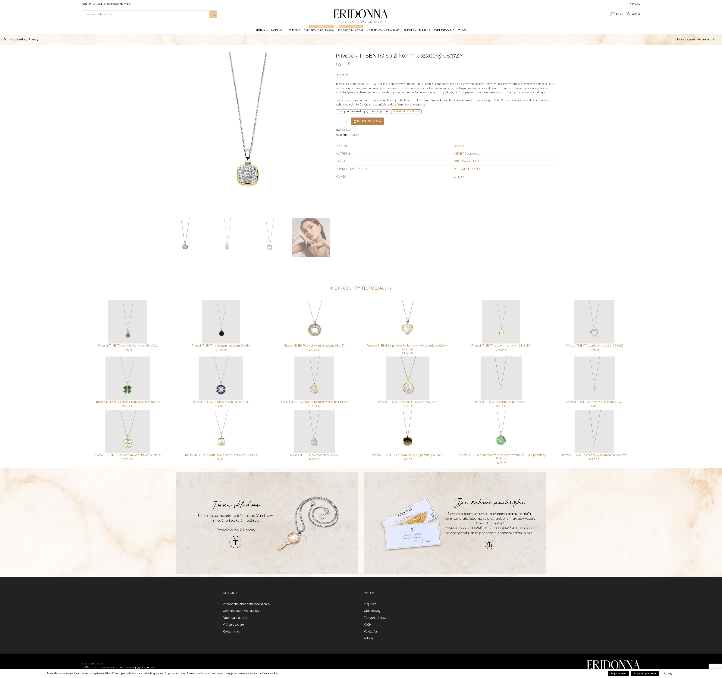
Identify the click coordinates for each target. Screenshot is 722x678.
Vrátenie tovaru (233, 624)
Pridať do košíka (369, 121)
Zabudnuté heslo (376, 618)
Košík (367, 624)
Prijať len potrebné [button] (645, 673)
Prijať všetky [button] (618, 673)
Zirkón (459, 176)
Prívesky (33, 39)
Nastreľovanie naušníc (383, 30)
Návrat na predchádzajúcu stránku (697, 39)
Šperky (260, 30)
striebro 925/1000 (466, 153)
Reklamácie (231, 631)
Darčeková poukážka (318, 29)
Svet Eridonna (444, 30)
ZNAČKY (294, 30)
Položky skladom (350, 29)
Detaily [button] (668, 673)
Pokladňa (370, 631)
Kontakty (635, 3)
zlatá (475, 161)
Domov (8, 39)
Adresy (369, 638)
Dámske (459, 145)
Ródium (476, 169)
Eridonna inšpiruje (416, 30)
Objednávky (372, 611)
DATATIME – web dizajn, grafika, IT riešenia (134, 667)
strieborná (462, 161)
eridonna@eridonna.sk (117, 3)
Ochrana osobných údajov (241, 611)
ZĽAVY (462, 30)
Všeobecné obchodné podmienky (246, 604)
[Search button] (213, 14)
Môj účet (370, 604)
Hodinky (277, 30)
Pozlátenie (462, 169)
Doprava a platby (235, 618)
